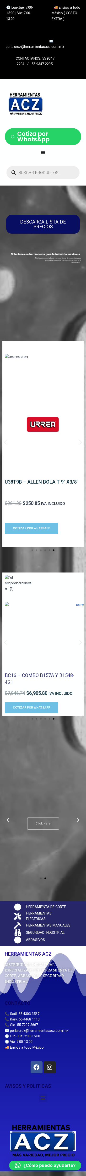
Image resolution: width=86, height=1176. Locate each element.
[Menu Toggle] (43, 152)
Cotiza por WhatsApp (33, 136)
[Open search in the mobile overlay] (43, 172)
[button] (5, 442)
